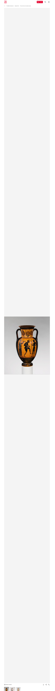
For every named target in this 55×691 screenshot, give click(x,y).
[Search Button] (45, 2)
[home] (4, 6)
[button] (27, 345)
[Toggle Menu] (49, 2)
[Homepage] (5, 2)
